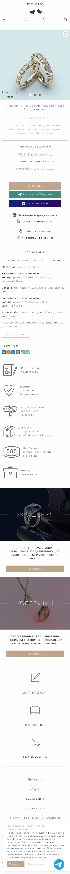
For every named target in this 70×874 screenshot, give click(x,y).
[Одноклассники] (8, 352)
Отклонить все (36, 864)
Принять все (15, 864)
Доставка (35, 779)
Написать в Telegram (37, 194)
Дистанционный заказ (37, 221)
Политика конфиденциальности (35, 817)
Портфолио (35, 725)
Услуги (35, 789)
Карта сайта (35, 798)
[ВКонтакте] (4, 352)
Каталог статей (35, 808)
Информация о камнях (37, 237)
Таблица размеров (37, 231)
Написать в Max (37, 203)
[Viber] (18, 352)
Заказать (37, 185)
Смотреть (34, 568)
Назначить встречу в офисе (37, 215)
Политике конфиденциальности (26, 857)
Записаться (35, 693)
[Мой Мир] (13, 352)
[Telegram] (27, 352)
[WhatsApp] (23, 352)
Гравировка (35, 757)
